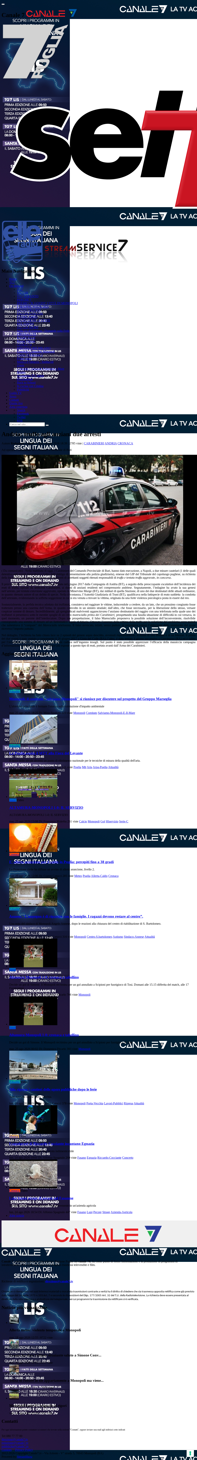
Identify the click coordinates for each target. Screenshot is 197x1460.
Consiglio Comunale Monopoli (36, 351)
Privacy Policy (24, 1449)
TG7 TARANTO (27, 296)
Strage (106, 1212)
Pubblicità (23, 389)
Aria (89, 767)
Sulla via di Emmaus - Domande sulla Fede (43, 330)
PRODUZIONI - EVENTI (33, 320)
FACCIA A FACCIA (30, 313)
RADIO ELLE (26, 337)
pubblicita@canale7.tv (15, 1446)
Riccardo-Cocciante (109, 1157)
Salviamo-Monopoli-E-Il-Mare (116, 712)
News (12, 396)
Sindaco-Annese (134, 936)
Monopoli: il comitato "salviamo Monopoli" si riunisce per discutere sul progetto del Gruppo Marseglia (90, 699)
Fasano (81, 1157)
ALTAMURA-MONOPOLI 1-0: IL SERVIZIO (46, 808)
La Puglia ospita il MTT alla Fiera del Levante (46, 753)
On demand (16, 286)
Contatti (14, 399)
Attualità (14, 691)
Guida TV (15, 393)
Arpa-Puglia (100, 767)
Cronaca (125, 443)
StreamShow (25, 1456)
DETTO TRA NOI (29, 310)
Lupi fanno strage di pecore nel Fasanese (41, 1198)
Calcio (83, 821)
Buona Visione (26, 341)
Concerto (127, 1157)
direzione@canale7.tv (59, 1281)
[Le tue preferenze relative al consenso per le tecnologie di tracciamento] (190, 1453)
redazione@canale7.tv (15, 1442)
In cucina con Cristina (30, 386)
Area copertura (18, 406)
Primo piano (24, 358)
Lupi (90, 1212)
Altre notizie (16, 1215)
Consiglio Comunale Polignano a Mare (40, 368)
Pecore (97, 1212)
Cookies (7, 1449)
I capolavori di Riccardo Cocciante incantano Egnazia (51, 1144)
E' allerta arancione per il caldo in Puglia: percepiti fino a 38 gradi (61, 862)
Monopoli (79, 712)
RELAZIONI (25, 323)
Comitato (91, 712)
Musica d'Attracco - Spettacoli (35, 361)
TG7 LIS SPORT (27, 327)
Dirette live (16, 403)
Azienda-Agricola (121, 1212)
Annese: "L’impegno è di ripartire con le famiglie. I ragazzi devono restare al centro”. (76, 916)
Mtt (84, 767)
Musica (13, 1136)
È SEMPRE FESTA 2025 (33, 306)
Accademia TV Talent (30, 375)
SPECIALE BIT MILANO (34, 348)
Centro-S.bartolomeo (99, 936)
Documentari (25, 379)
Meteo (78, 875)
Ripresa (128, 1103)
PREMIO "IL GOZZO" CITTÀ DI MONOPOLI (47, 303)
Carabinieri (94, 443)
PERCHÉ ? (24, 299)
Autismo (118, 936)
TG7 (12, 282)
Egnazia (92, 1157)
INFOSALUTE (26, 334)
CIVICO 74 (24, 344)
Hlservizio (112, 821)
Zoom (20, 365)
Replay (21, 372)
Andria (111, 443)
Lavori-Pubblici (113, 1103)
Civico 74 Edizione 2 (30, 355)
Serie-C (123, 821)
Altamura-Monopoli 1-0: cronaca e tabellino (44, 977)
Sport (12, 800)
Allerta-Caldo (99, 875)
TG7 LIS (22, 292)
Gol (102, 821)
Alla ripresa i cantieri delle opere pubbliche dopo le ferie (53, 1089)
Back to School (26, 382)
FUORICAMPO (27, 317)
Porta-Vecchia (94, 1103)
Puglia (77, 767)
